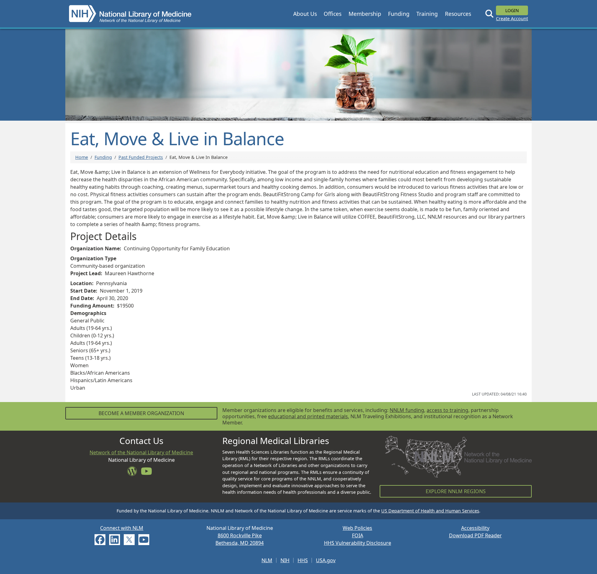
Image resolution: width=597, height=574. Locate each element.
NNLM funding (407, 410)
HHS (303, 560)
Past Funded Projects (140, 157)
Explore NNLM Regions (456, 491)
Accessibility (475, 528)
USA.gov (326, 560)
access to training (447, 410)
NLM (266, 560)
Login (512, 10)
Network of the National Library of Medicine (141, 452)
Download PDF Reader (475, 535)
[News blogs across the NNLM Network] (134, 473)
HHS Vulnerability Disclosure (357, 542)
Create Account (512, 18)
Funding (103, 157)
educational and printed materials (308, 416)
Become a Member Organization (141, 413)
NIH (284, 560)
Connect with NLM (121, 528)
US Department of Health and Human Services (430, 511)
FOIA (357, 535)
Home (81, 157)
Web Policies (357, 528)
